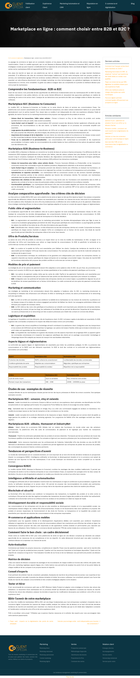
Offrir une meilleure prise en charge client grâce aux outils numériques (115, 92)
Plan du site (70, 677)
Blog (132, 3)
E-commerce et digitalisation (111, 5)
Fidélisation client (30, 5)
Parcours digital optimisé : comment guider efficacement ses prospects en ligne (116, 100)
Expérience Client (47, 5)
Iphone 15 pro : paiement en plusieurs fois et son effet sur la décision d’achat (115, 123)
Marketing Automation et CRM (70, 5)
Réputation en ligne (92, 5)
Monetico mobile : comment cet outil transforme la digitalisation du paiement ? (116, 131)
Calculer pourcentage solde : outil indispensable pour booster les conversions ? (78, 622)
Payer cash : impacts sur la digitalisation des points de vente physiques (31, 622)
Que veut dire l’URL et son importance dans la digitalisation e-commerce (116, 144)
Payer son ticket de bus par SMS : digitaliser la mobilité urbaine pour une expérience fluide (116, 84)
